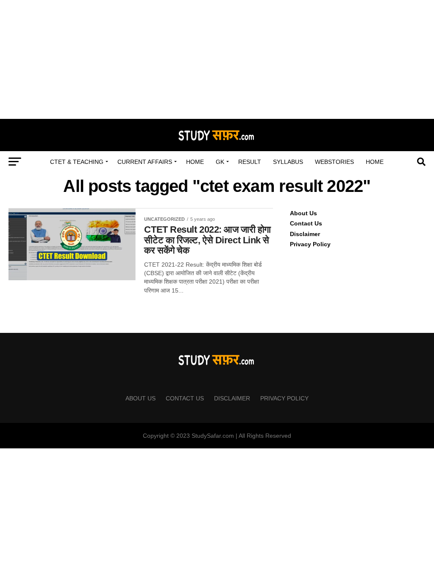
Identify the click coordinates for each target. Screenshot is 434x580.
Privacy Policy (310, 244)
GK (220, 161)
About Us (303, 213)
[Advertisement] (217, 59)
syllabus (288, 161)
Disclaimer (305, 234)
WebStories (334, 161)
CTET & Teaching (76, 161)
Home (195, 161)
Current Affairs (144, 161)
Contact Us (306, 223)
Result (249, 161)
